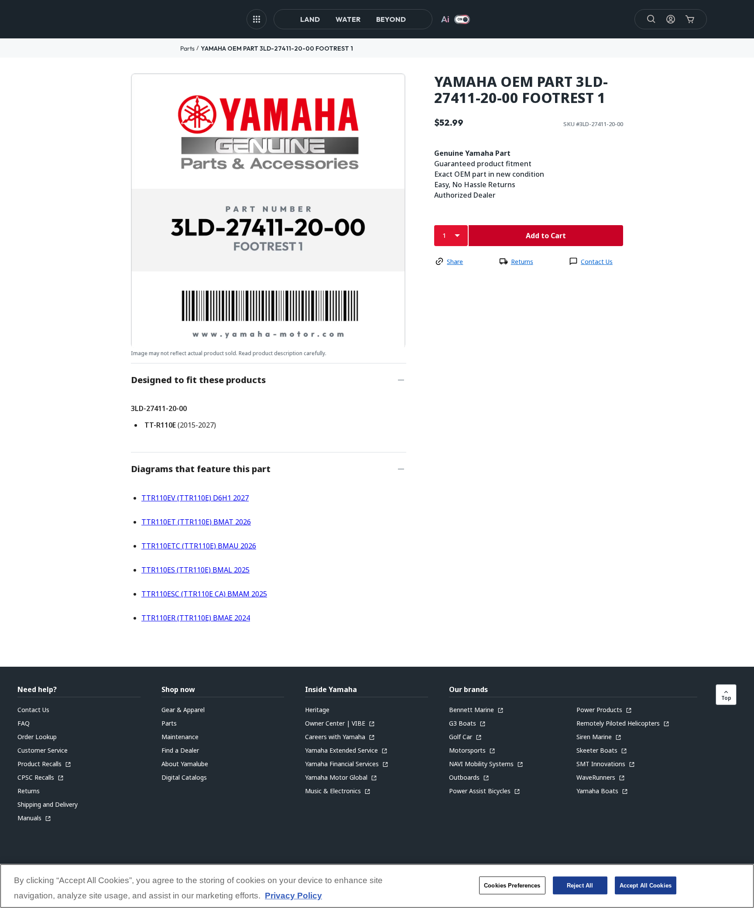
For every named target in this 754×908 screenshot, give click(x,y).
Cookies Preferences (512, 885)
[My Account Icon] (670, 19)
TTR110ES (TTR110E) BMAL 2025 (195, 570)
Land (310, 19)
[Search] (651, 19)
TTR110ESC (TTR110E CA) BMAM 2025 (204, 594)
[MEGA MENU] (257, 19)
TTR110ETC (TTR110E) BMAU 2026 (198, 546)
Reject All (580, 885)
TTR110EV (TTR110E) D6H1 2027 (195, 498)
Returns (522, 261)
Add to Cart (546, 235)
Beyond (391, 19)
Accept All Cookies (646, 885)
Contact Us (597, 261)
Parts (187, 48)
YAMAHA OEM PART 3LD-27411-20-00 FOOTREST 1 (277, 48)
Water (348, 19)
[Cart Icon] (689, 19)
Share (455, 261)
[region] (377, 886)
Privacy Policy (293, 896)
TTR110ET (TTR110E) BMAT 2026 (196, 522)
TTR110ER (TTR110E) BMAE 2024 (195, 618)
